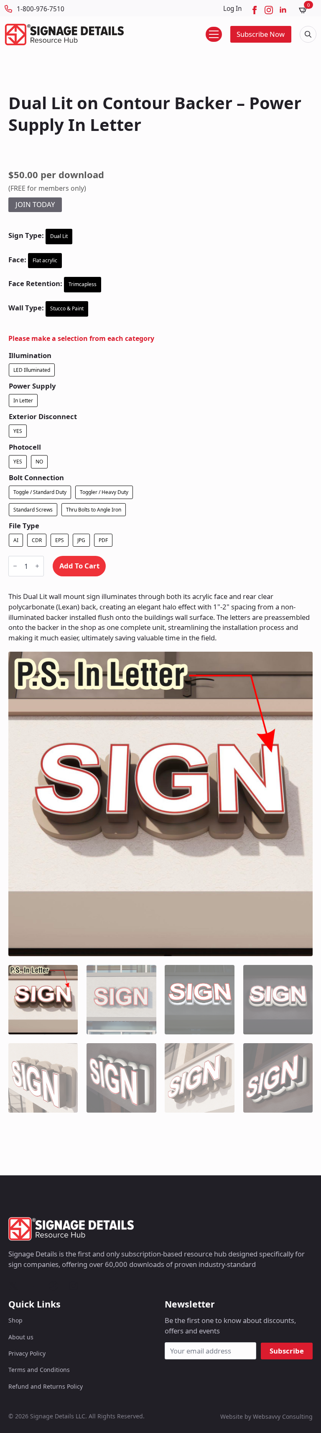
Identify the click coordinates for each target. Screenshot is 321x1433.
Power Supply (32, 386)
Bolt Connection (36, 477)
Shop (15, 1320)
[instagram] (269, 10)
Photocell (25, 447)
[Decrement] (15, 566)
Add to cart (79, 566)
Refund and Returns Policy (45, 1386)
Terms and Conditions (39, 1370)
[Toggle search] (308, 34)
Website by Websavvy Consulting (266, 1416)
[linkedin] (283, 10)
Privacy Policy (27, 1353)
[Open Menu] (214, 34)
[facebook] (254, 10)
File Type (24, 526)
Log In (232, 8)
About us (20, 1337)
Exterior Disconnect (43, 416)
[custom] (13, 1286)
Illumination (30, 355)
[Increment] (37, 566)
